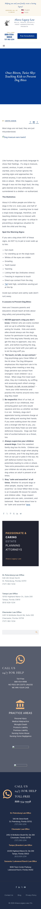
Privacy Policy (31, 895)
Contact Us (9, 895)
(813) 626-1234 (20, 856)
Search (36, 632)
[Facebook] (4, 513)
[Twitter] (7, 513)
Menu (4, 45)
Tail (6, 284)
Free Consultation (27, 36)
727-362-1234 (9, 39)
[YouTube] (25, 887)
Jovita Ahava (10, 121)
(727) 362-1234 (20, 824)
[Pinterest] (10, 513)
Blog (19, 895)
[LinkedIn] (17, 513)
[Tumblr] (14, 513)
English (27, 10)
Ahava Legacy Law (13, 559)
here (28, 504)
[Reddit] (21, 513)
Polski (26, 12)
